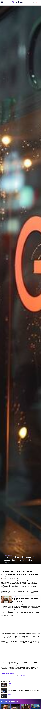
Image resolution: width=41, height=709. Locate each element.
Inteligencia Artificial (8, 555)
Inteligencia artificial (22, 675)
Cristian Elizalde (6, 578)
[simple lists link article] (4, 685)
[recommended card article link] (6, 599)
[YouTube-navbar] (36, 2)
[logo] (17, 2)
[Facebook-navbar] (32, 2)
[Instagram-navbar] (38, 2)
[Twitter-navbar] (34, 2)
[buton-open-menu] (2, 2)
